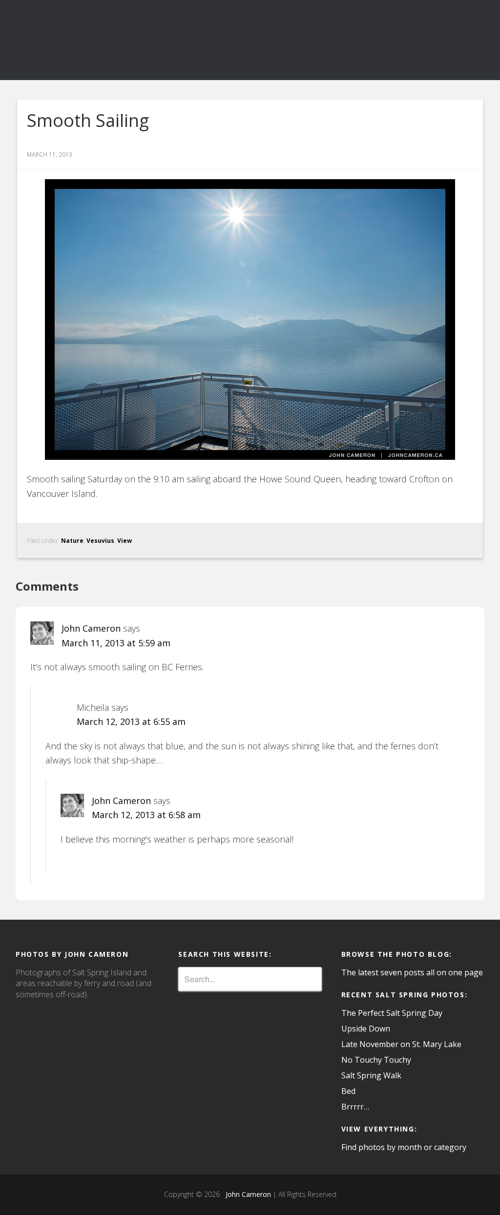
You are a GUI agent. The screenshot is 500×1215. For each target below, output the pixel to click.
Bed (348, 1091)
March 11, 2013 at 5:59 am (116, 643)
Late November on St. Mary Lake (401, 1044)
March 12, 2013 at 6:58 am (146, 815)
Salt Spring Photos (89, 40)
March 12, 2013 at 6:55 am (131, 721)
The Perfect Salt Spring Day (391, 1013)
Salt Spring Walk (371, 1075)
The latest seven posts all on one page (412, 972)
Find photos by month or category (403, 1147)
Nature (72, 540)
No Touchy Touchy (376, 1059)
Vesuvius (100, 540)
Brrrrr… (355, 1106)
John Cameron (91, 628)
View (124, 540)
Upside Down (365, 1028)
